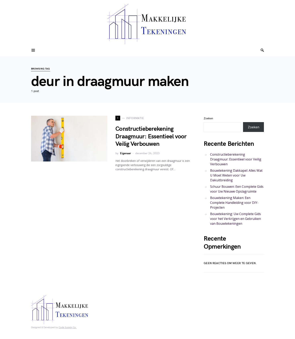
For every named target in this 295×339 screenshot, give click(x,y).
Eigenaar (125, 153)
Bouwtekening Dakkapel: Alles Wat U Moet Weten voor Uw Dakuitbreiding (236, 175)
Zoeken (208, 118)
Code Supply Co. (68, 327)
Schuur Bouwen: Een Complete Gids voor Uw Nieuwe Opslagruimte (236, 189)
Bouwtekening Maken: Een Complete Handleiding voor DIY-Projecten (234, 203)
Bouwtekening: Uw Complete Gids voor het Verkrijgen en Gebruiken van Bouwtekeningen (235, 219)
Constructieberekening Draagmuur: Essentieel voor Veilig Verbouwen (151, 136)
